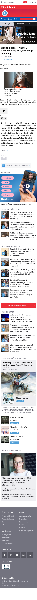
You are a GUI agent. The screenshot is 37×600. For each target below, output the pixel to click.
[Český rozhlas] (7, 2)
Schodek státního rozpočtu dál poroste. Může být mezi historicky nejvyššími (22, 338)
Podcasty (5, 541)
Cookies (4, 581)
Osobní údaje (13, 581)
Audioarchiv (6, 538)
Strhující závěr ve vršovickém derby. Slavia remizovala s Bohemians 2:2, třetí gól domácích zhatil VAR (18, 496)
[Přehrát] (3, 111)
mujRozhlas (5, 172)
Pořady (5, 191)
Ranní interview (6, 59)
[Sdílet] (5, 118)
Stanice (4, 522)
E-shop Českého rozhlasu (14, 358)
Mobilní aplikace (8, 544)
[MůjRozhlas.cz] (4, 69)
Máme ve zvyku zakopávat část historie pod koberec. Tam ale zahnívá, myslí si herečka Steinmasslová (16, 481)
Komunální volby (8, 519)
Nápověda (23, 519)
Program (20, 24)
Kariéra (21, 525)
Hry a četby (7, 178)
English (4, 583)
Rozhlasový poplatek (27, 531)
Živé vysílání (7, 195)
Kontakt (22, 528)
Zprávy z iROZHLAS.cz (11, 451)
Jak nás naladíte (25, 516)
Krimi (5, 182)
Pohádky (6, 186)
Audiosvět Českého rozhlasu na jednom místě (16, 204)
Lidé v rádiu (23, 522)
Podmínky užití (24, 581)
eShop (4, 525)
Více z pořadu (8, 312)
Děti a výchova (8, 24)
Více (29, 24)
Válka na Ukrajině (8, 516)
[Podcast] (2, 118)
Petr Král (9, 150)
